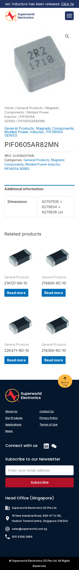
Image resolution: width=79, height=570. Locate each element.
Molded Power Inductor (24, 132)
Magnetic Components (55, 128)
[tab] (39, 189)
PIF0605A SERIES (17, 169)
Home (9, 108)
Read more (16, 293)
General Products (29, 108)
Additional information (23, 189)
